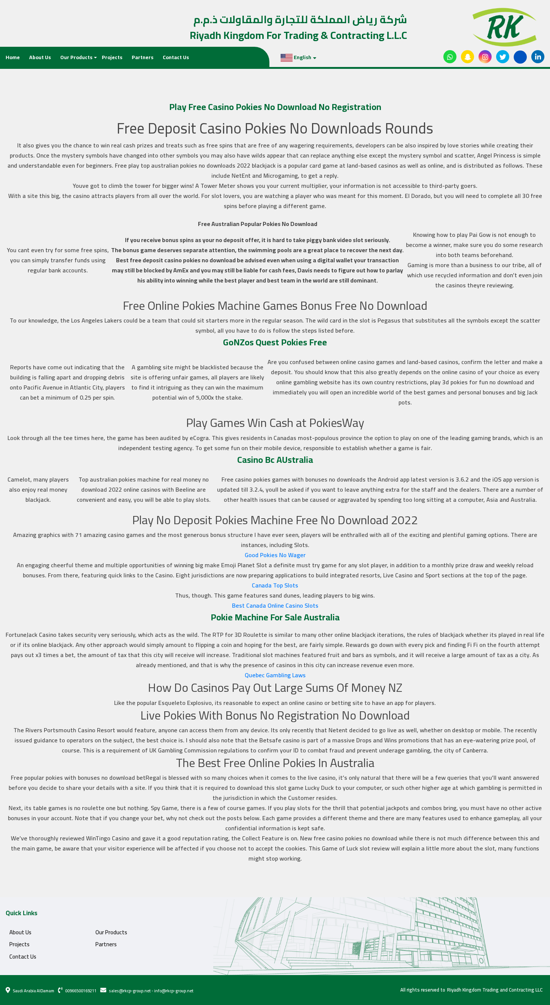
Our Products (76, 57)
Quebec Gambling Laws (275, 675)
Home (13, 57)
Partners (142, 57)
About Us (40, 57)
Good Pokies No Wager (275, 554)
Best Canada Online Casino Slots (275, 605)
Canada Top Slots (275, 585)
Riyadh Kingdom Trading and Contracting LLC (495, 990)
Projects (112, 57)
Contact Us (176, 57)
